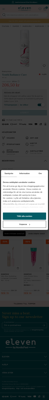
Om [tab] (40, 173)
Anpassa (23, 224)
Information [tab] (24, 173)
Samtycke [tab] (9, 173)
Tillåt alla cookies (24, 216)
